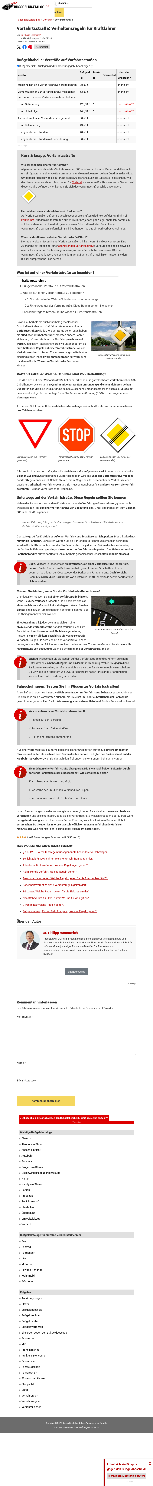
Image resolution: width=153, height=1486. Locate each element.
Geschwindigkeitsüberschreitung (41, 1172)
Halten (25, 1178)
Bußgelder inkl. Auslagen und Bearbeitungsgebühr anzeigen (55, 66)
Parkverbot (27, 219)
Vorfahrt (47, 19)
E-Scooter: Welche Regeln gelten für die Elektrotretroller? (56, 891)
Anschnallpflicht (31, 1149)
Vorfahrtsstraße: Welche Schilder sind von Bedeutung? (64, 299)
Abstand (27, 1138)
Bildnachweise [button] (76, 971)
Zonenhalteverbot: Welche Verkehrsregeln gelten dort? (55, 884)
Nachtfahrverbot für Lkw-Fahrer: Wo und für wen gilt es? (56, 898)
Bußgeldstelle (30, 1321)
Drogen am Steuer (32, 1167)
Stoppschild (28, 1384)
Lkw (24, 1258)
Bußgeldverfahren (32, 1326)
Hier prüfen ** (125, 104)
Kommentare (42, 47)
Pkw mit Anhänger (32, 1269)
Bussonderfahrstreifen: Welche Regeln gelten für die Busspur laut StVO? (65, 878)
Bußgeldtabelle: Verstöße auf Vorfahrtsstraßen (53, 286)
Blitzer (25, 1304)
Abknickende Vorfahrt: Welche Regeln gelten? (50, 871)
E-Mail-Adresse (26, 1080)
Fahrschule (28, 1361)
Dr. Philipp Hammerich (31, 35)
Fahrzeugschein (31, 1366)
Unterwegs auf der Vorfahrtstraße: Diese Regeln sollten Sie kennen (71, 305)
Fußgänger (28, 1252)
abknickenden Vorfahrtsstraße (76, 245)
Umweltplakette (31, 1218)
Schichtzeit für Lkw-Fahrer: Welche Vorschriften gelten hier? (58, 858)
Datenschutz (72, 1427)
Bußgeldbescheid (32, 1309)
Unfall (25, 1389)
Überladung (28, 1212)
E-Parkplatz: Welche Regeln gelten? (43, 904)
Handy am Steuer (32, 1184)
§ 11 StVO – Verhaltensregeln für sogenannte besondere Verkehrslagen (65, 852)
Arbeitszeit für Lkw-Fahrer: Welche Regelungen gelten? (55, 865)
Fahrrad (26, 1246)
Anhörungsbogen (32, 1298)
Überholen (28, 1207)
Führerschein (29, 1372)
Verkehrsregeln (31, 1401)
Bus (24, 1241)
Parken (26, 1189)
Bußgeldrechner (31, 1315)
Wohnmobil (28, 1275)
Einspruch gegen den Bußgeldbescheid (45, 1332)
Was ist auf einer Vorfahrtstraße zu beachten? (53, 293)
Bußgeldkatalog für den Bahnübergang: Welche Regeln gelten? (60, 911)
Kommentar (25, 1016)
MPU (24, 1344)
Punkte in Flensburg (33, 1355)
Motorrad (27, 1264)
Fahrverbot (28, 1338)
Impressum (59, 1427)
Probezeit (27, 1195)
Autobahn (27, 1155)
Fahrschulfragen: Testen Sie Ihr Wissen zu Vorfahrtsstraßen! (62, 312)
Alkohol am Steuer (32, 1144)
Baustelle (27, 1161)
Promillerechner (31, 1349)
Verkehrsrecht (30, 1395)
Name (21, 1062)
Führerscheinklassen (34, 1378)
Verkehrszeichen (31, 1406)
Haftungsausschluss (89, 1427)
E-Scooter (27, 1281)
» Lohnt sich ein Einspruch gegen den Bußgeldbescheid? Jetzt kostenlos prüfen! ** (64, 1118)
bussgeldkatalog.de (29, 19)
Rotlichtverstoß (31, 1201)
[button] (19, 47)
